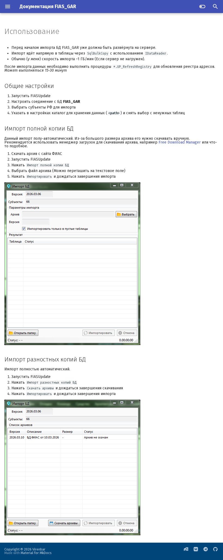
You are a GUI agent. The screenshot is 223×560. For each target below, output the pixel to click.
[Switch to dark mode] (202, 6)
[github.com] (215, 551)
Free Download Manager (180, 142)
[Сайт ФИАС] (186, 551)
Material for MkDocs (36, 553)
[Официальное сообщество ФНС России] (195, 551)
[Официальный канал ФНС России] (205, 551)
